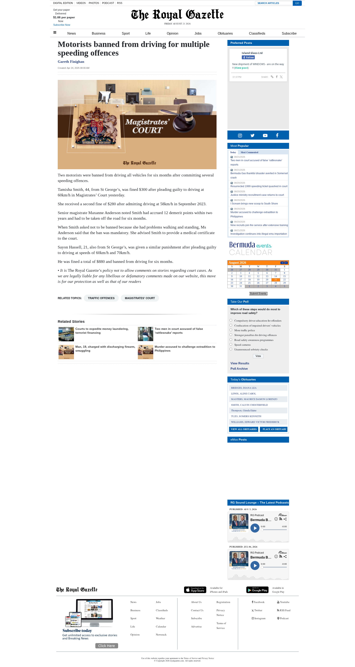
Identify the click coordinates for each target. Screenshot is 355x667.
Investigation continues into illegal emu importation (259, 233)
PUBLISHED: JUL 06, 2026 (243, 546)
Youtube (284, 602)
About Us (196, 602)
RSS (119, 3)
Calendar (161, 626)
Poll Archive (239, 368)
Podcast (284, 618)
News (71, 33)
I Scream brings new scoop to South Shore (254, 203)
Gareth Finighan (71, 61)
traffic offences (101, 298)
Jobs (198, 33)
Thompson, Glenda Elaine (243, 410)
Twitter (258, 610)
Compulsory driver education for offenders (257, 320)
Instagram (259, 618)
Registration (223, 602)
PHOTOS (94, 3)
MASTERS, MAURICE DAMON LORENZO (254, 399)
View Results (240, 363)
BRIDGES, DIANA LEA (244, 387)
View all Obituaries (244, 429)
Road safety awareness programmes (253, 340)
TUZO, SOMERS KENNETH (246, 416)
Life (148, 33)
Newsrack (161, 634)
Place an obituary (274, 429)
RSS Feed (284, 610)
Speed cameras (242, 344)
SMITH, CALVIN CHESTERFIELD (249, 404)
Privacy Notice (221, 612)
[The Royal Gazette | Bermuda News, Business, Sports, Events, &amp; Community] (177, 15)
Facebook (259, 602)
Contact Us (197, 610)
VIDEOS (81, 3)
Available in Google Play (278, 589)
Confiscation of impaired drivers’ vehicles (257, 325)
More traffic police (244, 330)
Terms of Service (221, 625)
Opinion (172, 33)
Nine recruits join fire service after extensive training (259, 225)
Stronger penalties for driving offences (255, 335)
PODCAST (108, 3)
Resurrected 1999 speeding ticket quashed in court (259, 186)
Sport (126, 33)
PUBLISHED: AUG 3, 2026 (243, 509)
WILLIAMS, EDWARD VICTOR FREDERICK (255, 421)
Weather (160, 618)
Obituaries (225, 33)
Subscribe (289, 33)
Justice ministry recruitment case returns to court (257, 195)
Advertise (196, 626)
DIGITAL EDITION (63, 3)
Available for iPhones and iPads (219, 589)
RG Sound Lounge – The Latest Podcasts (260, 502)
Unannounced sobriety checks (251, 349)
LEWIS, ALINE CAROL (243, 393)
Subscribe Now (61, 24)
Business (98, 33)
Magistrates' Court (140, 298)
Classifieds (257, 33)
